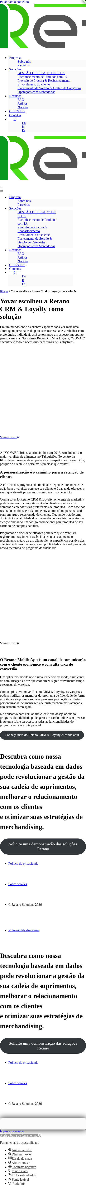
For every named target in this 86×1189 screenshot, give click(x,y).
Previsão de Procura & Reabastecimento (44, 80)
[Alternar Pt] (71, 272)
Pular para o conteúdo (14, 2)
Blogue (4, 291)
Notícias (23, 107)
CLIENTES (17, 111)
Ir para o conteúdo (12, 1131)
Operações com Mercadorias (36, 92)
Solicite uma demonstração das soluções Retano (43, 846)
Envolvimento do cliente (34, 84)
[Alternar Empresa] (71, 197)
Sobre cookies (17, 884)
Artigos (22, 103)
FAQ (21, 99)
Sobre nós (24, 61)
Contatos (15, 115)
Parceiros (24, 65)
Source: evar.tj (9, 437)
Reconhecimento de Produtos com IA (42, 77)
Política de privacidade (23, 863)
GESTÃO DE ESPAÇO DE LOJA (41, 73)
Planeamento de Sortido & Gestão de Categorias (49, 88)
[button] (20, 1135)
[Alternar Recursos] (71, 250)
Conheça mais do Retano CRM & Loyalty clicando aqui (42, 735)
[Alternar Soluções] (71, 208)
